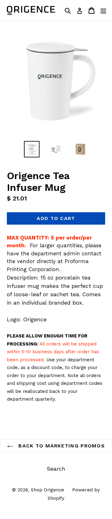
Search (56, 468)
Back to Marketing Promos (60, 446)
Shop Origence (47, 490)
